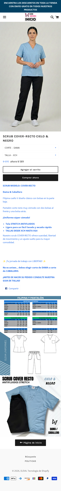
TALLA (8, 155)
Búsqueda (30, 456)
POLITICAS (30, 461)
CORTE (8, 147)
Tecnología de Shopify (38, 470)
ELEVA (24, 470)
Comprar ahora (30, 177)
